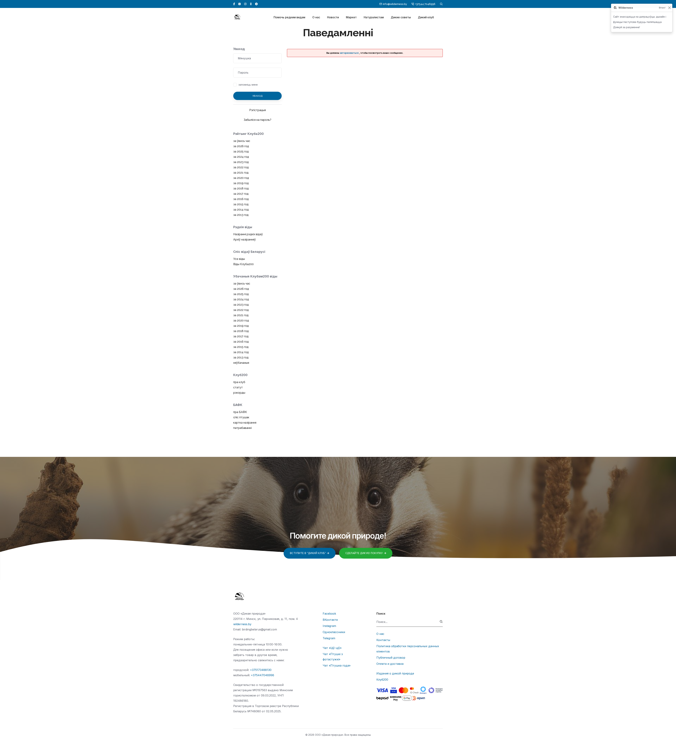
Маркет (351, 17)
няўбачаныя (241, 362)
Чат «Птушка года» (336, 665)
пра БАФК (240, 412)
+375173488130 (260, 670)
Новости (333, 17)
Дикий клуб (426, 17)
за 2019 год (241, 183)
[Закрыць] (669, 8)
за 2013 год (241, 215)
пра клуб (239, 382)
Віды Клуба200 (243, 264)
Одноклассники (334, 632)
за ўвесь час (241, 141)
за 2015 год (241, 204)
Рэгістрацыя (257, 110)
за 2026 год (241, 146)
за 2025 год (241, 151)
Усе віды (239, 259)
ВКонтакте (330, 619)
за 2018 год (241, 188)
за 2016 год (241, 199)
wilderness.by (242, 624)
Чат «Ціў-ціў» (332, 648)
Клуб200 (382, 679)
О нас (316, 17)
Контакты (383, 640)
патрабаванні (242, 428)
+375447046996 (262, 675)
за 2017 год (241, 193)
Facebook (329, 613)
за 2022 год (241, 167)
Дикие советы (401, 17)
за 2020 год (241, 178)
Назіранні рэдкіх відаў (248, 234)
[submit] (441, 622)
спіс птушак (241, 417)
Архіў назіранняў (244, 239)
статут (238, 387)
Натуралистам (374, 17)
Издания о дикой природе (395, 673)
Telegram (329, 638)
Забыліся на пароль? (257, 119)
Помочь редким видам (289, 17)
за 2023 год (241, 162)
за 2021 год (241, 172)
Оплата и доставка (389, 663)
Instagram (329, 626)
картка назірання (244, 422)
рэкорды (239, 392)
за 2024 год (241, 156)
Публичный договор (390, 657)
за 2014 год (241, 209)
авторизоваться (349, 53)
